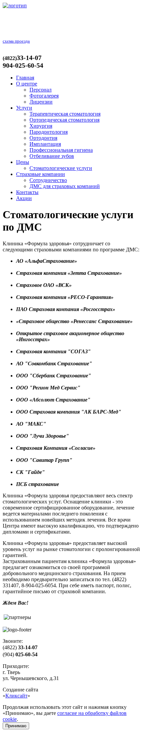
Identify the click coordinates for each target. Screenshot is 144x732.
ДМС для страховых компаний (64, 186)
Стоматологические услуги (60, 168)
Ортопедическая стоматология (64, 120)
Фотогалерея (44, 96)
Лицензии (41, 102)
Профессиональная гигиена (61, 150)
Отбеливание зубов (51, 156)
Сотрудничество (48, 180)
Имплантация (45, 144)
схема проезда (16, 41)
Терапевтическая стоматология (64, 114)
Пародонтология (48, 132)
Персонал (40, 90)
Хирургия (40, 126)
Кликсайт (16, 695)
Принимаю (15, 725)
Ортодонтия (43, 138)
